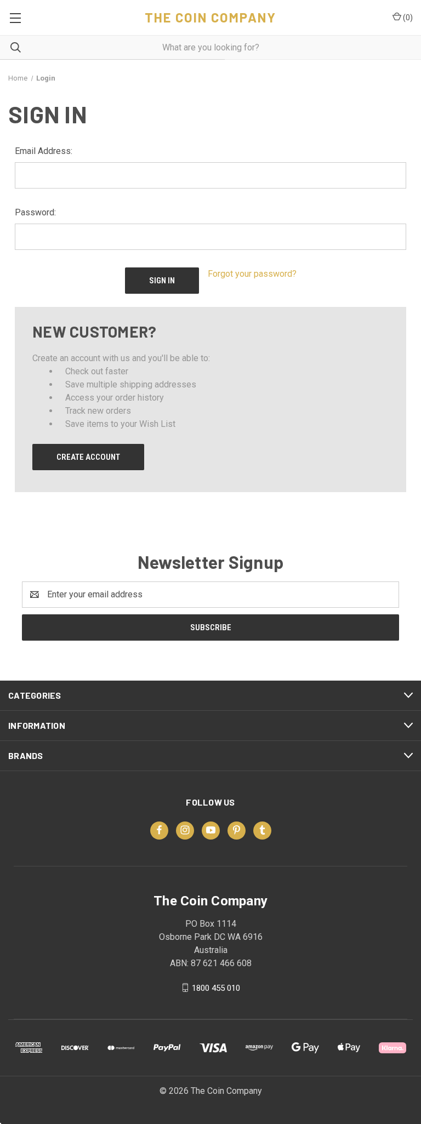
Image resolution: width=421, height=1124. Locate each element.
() (407, 17)
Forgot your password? (252, 274)
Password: (35, 212)
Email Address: (43, 151)
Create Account (88, 457)
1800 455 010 (216, 987)
